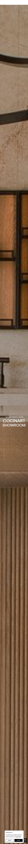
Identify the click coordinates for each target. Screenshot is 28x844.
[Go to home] (5, 2)
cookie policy (18, 836)
